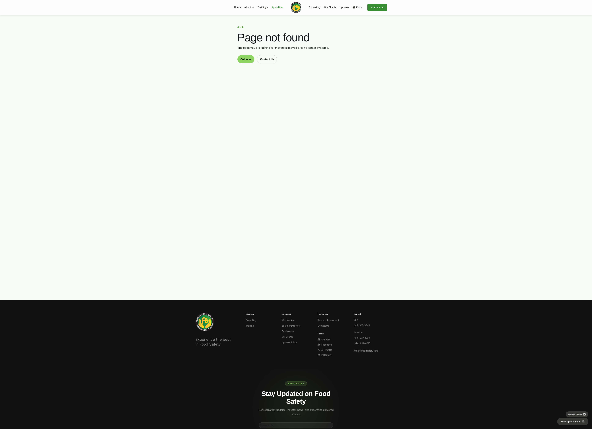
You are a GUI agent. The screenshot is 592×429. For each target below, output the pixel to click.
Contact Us (267, 59)
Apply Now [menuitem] (277, 7)
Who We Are (288, 320)
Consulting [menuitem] (314, 7)
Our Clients (287, 337)
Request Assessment (328, 320)
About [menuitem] (247, 7)
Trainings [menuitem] (262, 7)
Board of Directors (291, 325)
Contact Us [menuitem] (377, 7)
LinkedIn (325, 339)
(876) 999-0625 (362, 343)
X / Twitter (326, 349)
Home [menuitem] (237, 7)
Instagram (326, 355)
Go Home (245, 59)
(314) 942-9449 (362, 325)
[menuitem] (358, 7)
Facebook (326, 344)
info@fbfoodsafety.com (366, 350)
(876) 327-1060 (362, 337)
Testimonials (288, 331)
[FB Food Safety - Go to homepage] (296, 7)
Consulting (251, 320)
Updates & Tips (289, 342)
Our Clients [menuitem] (330, 7)
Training (250, 325)
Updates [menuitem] (344, 7)
